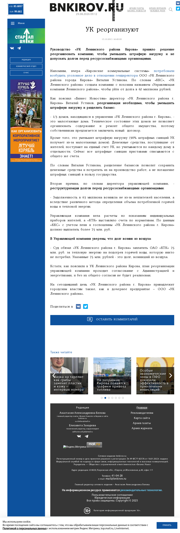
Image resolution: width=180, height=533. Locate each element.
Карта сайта (142, 418)
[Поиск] (171, 9)
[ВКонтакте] (178, 3)
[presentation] (53, 375)
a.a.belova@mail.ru (82, 421)
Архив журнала (142, 428)
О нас (26, 73)
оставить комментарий (117, 319)
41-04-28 (117, 475)
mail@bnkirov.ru (116, 478)
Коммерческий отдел (26, 66)
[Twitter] (178, 9)
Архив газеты (142, 423)
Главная (142, 408)
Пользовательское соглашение (112, 495)
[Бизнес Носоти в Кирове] (86, 11)
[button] (102, 398)
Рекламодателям (142, 413)
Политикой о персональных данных (25, 528)
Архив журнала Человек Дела (157, 9)
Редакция (26, 60)
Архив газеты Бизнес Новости (136, 9)
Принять (167, 525)
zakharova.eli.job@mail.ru (82, 432)
